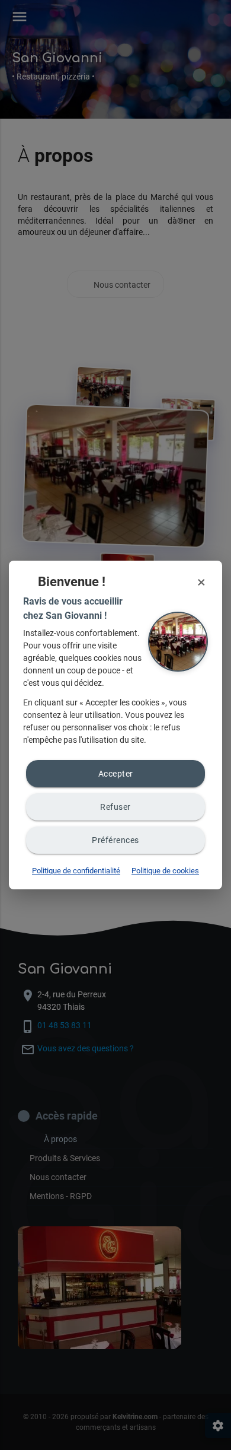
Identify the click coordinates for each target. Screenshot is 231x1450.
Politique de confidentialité (76, 870)
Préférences (115, 840)
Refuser (115, 807)
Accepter (115, 773)
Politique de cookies (165, 870)
